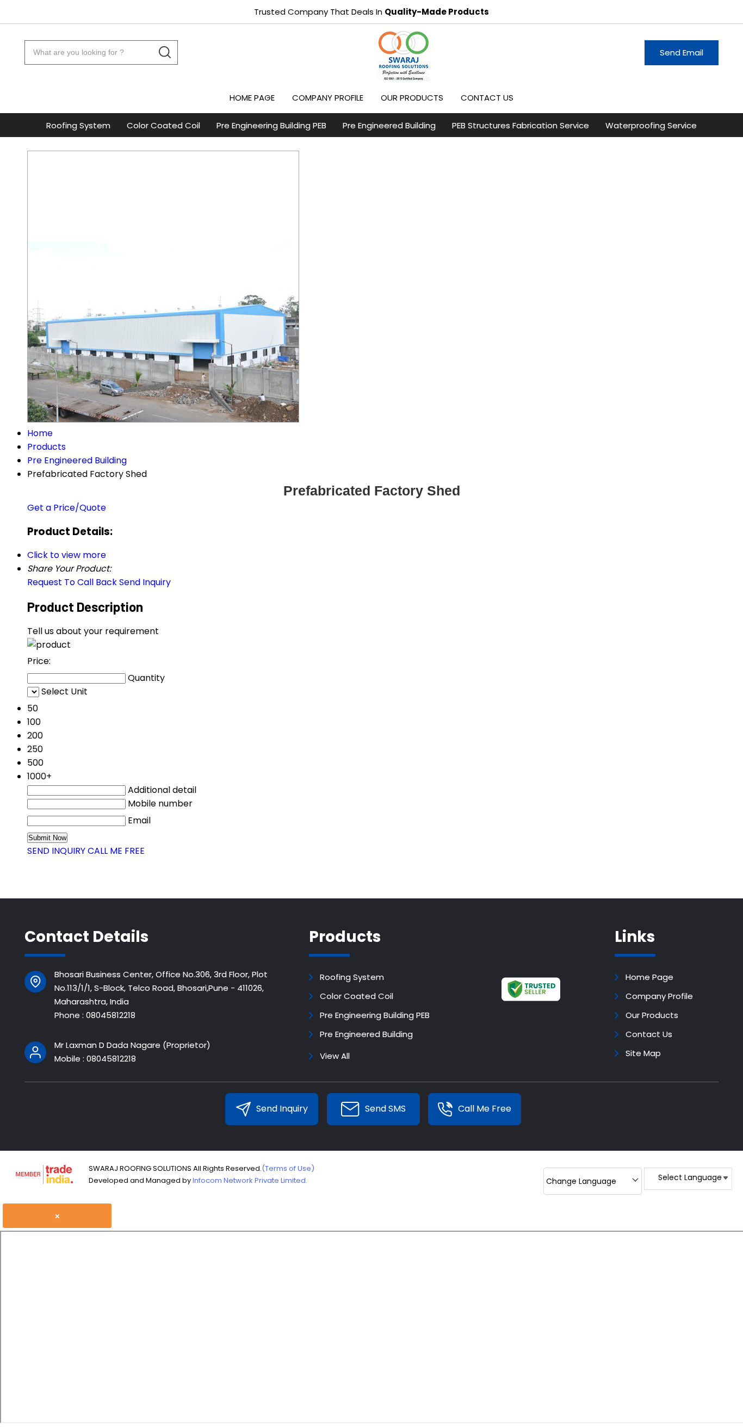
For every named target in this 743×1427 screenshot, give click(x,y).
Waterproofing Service (651, 125)
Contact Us (487, 97)
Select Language (690, 1177)
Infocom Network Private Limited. (250, 1180)
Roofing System (78, 125)
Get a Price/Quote (66, 507)
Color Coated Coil (163, 125)
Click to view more (66, 555)
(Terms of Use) (288, 1168)
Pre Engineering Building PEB (271, 125)
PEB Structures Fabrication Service (520, 125)
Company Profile (327, 97)
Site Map (643, 1053)
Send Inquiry (145, 582)
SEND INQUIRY (56, 851)
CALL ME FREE (116, 851)
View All (335, 1056)
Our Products (412, 97)
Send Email (681, 52)
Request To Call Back (72, 582)
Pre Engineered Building (389, 125)
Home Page (252, 97)
